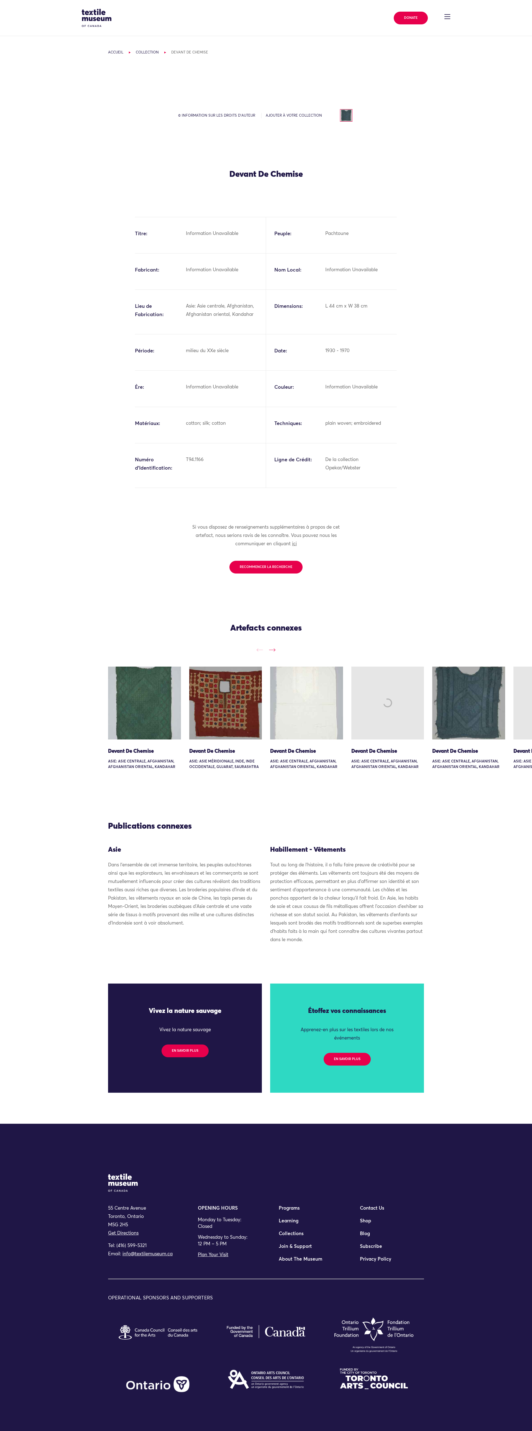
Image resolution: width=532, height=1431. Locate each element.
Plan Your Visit (213, 1255)
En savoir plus (185, 1051)
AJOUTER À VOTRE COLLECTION (294, 115)
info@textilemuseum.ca (147, 1254)
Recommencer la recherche (266, 567)
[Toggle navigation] (447, 16)
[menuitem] (306, 1210)
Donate (411, 18)
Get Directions (123, 1233)
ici (294, 544)
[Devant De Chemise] (144, 703)
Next (272, 649)
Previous (260, 649)
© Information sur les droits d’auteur (216, 115)
